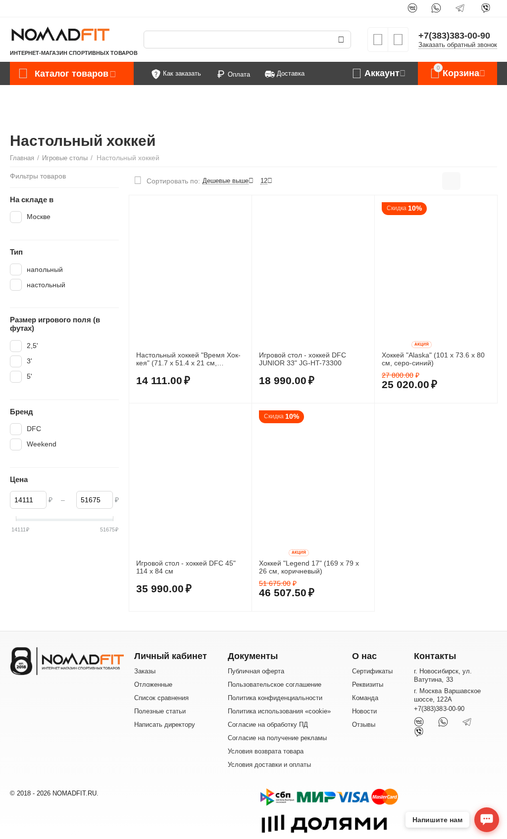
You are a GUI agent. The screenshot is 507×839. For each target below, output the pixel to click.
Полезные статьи (160, 711)
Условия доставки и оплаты (269, 764)
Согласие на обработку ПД (268, 724)
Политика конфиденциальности (275, 698)
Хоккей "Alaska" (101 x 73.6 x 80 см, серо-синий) (433, 359)
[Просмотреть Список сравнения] (398, 42)
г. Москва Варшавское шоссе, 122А (447, 695)
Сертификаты (372, 671)
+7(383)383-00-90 (454, 36)
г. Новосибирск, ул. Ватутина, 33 (442, 675)
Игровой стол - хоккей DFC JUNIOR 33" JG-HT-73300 (302, 359)
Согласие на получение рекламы (277, 738)
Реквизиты (367, 684)
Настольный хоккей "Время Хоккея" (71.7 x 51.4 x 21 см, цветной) (188, 359)
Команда (365, 698)
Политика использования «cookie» (279, 711)
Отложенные (153, 684)
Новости (364, 711)
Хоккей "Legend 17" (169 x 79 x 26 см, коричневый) (309, 567)
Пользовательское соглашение (274, 684)
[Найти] (341, 39)
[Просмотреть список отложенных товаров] (378, 42)
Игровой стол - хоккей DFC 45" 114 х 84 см (186, 567)
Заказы (144, 671)
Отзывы (363, 724)
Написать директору (164, 724)
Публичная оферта (256, 671)
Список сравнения (161, 698)
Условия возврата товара (266, 751)
